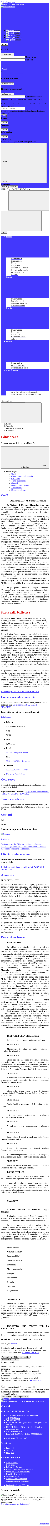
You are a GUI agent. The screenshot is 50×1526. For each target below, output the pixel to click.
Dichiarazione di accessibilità (18, 1472)
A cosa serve (16, 488)
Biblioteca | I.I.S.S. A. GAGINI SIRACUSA (20, 692)
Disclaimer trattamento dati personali (16, 1504)
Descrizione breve (18, 490)
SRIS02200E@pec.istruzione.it (19, 761)
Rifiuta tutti (21, 1357)
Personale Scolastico (14, 428)
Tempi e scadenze (18, 481)
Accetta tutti (10, 1360)
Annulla (5, 187)
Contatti (14, 483)
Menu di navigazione (34, 466)
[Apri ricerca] (28, 200)
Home (8, 424)
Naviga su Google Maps (16, 774)
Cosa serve (15, 478)
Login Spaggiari (20, 106)
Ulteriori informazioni (20, 485)
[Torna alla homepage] (25, 189)
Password (29, 60)
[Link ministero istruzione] (12, 4)
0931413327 (15, 1420)
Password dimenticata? (10, 64)
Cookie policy (12, 1462)
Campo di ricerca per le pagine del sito (16, 399)
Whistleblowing (12, 1476)
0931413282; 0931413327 (17, 770)
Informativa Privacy (14, 1467)
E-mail (28, 96)
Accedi (4, 44)
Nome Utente (30, 57)
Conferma (13, 187)
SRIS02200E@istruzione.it (17, 752)
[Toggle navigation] (21, 221)
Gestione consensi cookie (16, 1479)
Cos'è (13, 474)
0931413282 (15, 1418)
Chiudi (4, 123)
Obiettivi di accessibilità (15, 1474)
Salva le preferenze (21, 1397)
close (4, 232)
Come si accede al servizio (22, 476)
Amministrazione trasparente (17, 1481)
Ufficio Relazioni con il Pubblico (19, 1469)
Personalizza (7, 1357)
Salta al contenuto (8, 2)
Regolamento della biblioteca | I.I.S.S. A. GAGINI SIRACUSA (25, 792)
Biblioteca (6, 717)
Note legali (10, 1465)
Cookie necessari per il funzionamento (16, 1387)
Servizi (9, 426)
